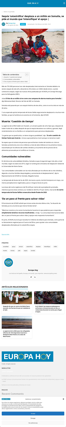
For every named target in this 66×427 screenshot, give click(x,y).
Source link (5, 234)
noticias (12, 250)
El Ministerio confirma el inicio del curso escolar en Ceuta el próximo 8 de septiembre (26, 376)
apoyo (13, 246)
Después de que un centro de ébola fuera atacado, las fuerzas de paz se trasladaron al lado (16, 308)
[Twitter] (31, 277)
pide (19, 250)
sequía (25, 250)
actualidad (5, 246)
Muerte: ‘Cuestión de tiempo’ (13, 77)
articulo (21, 246)
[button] (63, 399)
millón (55, 246)
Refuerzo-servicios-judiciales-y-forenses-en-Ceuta (16, 385)
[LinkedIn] (34, 277)
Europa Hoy (11, 23)
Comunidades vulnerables (12, 79)
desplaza (38, 246)
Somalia (33, 250)
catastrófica (29, 246)
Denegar (33, 418)
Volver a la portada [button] (8, 11)
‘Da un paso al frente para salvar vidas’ (16, 81)
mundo (5, 250)
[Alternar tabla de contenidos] (26, 74)
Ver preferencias (33, 423)
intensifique (47, 246)
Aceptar (33, 413)
